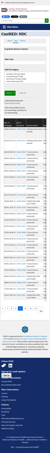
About (9, 40)
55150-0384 (21, 177)
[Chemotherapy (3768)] (25, 76)
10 (20, 308)
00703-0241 (21, 226)
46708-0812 (21, 251)
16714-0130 (21, 195)
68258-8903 (21, 152)
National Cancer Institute (36, 439)
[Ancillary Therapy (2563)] (25, 74)
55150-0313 (21, 140)
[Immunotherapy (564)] (25, 81)
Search (9, 93)
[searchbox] (6, 62)
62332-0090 (21, 220)
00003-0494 (21, 171)
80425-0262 (21, 257)
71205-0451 (21, 289)
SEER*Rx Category (11, 69)
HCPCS (22, 40)
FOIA (3, 415)
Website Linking (7, 428)
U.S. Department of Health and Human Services (24, 437)
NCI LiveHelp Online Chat (11, 385)
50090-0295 (21, 158)
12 (30, 308)
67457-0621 (21, 295)
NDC (16, 40)
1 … (3, 309)
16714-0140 (21, 245)
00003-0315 (21, 276)
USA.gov (25, 442)
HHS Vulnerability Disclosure (12, 418)
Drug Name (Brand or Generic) (16, 49)
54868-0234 (21, 164)
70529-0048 (21, 232)
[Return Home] (25, 10)
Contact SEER (6, 381)
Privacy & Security (8, 422)
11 (25, 308)
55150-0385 (21, 186)
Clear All (23, 93)
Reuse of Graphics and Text (11, 425)
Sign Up (6, 375)
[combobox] (25, 62)
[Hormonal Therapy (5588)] (25, 79)
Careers (4, 393)
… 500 (41, 309)
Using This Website (8, 400)
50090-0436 (21, 129)
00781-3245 (21, 207)
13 (35, 308)
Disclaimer (5, 412)
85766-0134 (21, 239)
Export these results (12, 103)
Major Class (9, 59)
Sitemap (4, 396)
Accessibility (6, 408)
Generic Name (32, 125)
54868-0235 (21, 282)
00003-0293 (21, 213)
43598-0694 (21, 201)
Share (7, 16)
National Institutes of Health (13, 439)
